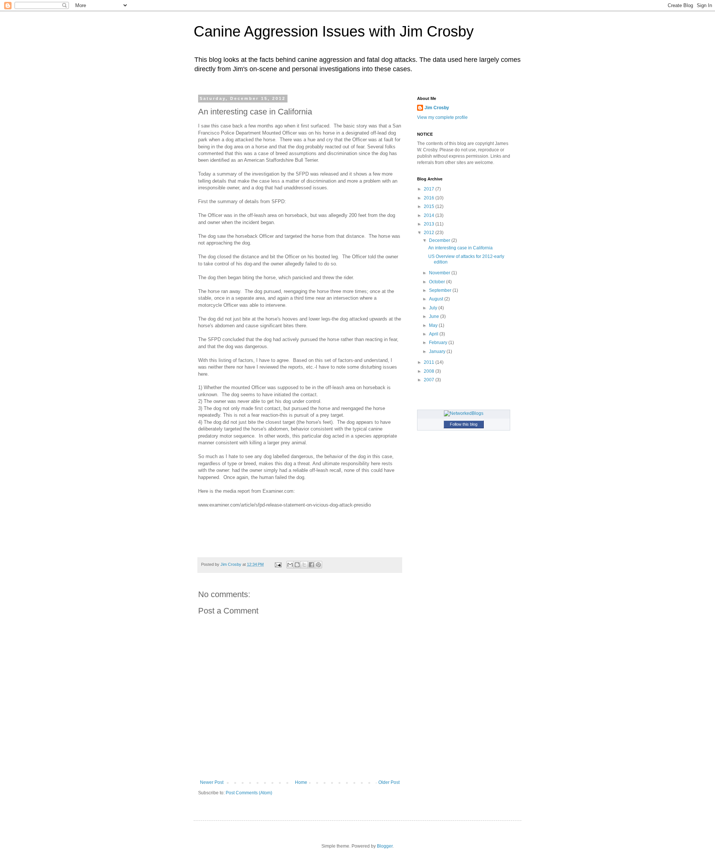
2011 (429, 362)
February (438, 342)
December (440, 240)
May (434, 325)
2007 (429, 379)
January (438, 351)
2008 (429, 371)
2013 (429, 224)
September (440, 290)
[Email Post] (278, 564)
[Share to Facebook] (311, 564)
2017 (429, 189)
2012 (429, 232)
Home (301, 782)
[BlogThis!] (297, 564)
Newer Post (211, 782)
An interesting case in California (460, 247)
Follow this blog (463, 424)
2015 (429, 206)
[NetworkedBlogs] (463, 413)
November (440, 272)
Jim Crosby (437, 107)
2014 (429, 215)
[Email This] (290, 564)
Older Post (389, 782)
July (433, 307)
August (436, 299)
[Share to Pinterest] (318, 564)
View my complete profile (442, 117)
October (437, 281)
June (434, 316)
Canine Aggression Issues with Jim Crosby (334, 31)
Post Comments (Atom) (249, 792)
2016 (429, 198)
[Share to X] (304, 564)
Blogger (385, 846)
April (434, 334)
